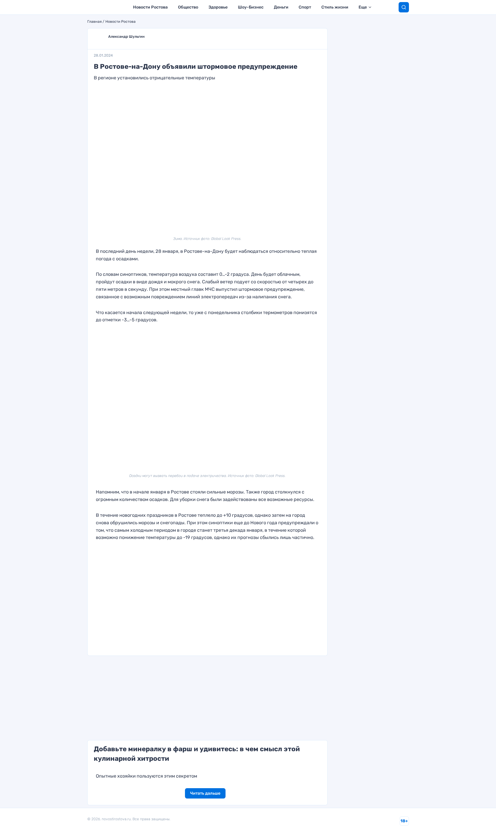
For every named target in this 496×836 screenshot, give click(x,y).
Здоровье (218, 7)
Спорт (305, 7)
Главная (94, 22)
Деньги (281, 7)
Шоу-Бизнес (251, 7)
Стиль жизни (334, 7)
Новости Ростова (150, 7)
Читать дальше (205, 793)
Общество (188, 7)
